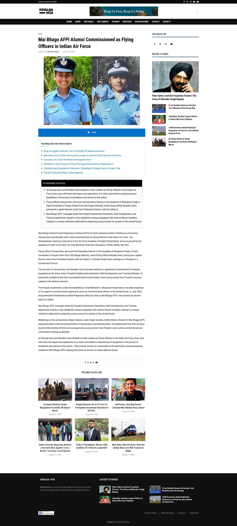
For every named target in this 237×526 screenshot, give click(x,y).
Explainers (102, 21)
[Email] (198, 2)
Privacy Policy (150, 513)
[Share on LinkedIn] (91, 362)
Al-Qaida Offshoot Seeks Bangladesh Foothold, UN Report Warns (55, 407)
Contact (181, 513)
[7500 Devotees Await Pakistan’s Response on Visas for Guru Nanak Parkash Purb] (159, 130)
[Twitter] (187, 2)
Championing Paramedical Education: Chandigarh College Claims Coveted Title (82, 168)
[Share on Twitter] (88, 362)
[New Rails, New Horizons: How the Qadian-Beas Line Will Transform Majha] (128, 429)
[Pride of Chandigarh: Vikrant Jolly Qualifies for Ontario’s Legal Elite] (92, 429)
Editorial (89, 21)
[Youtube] (194, 2)
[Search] (197, 11)
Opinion (115, 21)
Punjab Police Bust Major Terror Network (63, 172)
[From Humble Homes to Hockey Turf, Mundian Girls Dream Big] (159, 108)
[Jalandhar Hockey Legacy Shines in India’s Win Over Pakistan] (159, 119)
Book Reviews (142, 21)
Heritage (127, 21)
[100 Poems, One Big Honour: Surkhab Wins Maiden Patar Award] (128, 389)
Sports (156, 21)
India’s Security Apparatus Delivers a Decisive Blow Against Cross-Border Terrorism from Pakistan (55, 447)
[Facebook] (184, 2)
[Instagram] (191, 2)
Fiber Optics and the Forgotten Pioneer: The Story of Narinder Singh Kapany (174, 97)
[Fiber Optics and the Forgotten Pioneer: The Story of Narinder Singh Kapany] (175, 76)
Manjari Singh (53, 52)
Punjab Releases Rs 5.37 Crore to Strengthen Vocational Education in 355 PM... (91, 407)
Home (69, 21)
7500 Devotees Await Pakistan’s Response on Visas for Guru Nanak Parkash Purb (183, 130)
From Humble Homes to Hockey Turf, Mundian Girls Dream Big (182, 106)
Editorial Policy (167, 513)
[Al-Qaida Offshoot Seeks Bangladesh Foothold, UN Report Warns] (55, 389)
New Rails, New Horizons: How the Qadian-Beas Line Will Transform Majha (128, 447)
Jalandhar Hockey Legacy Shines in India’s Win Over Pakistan (183, 117)
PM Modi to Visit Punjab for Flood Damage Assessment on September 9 (78, 164)
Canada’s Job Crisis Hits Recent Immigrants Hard (67, 159)
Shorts (166, 21)
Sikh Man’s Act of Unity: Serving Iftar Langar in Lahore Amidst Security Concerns (82, 155)
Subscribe (194, 513)
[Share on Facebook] (85, 362)
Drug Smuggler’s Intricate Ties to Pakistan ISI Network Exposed (74, 151)
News (78, 21)
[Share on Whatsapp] (93, 362)
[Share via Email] (97, 362)
